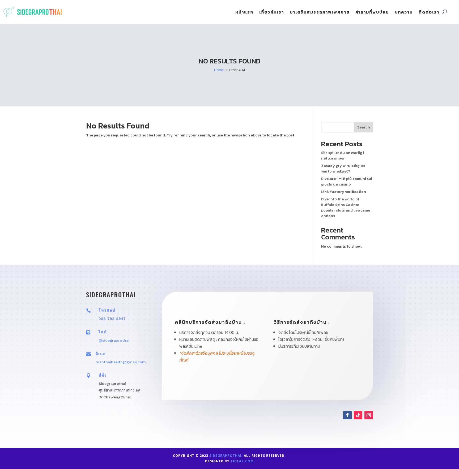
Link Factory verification (343, 192)
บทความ (404, 12)
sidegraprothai (225, 455)
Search (363, 127)
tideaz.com (242, 461)
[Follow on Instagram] (125, 412)
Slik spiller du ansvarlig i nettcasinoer (342, 155)
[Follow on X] (114, 412)
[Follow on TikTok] (358, 415)
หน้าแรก (244, 12)
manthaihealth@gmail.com (121, 362)
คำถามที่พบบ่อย (372, 12)
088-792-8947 (112, 318)
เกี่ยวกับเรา (271, 12)
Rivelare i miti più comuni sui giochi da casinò (346, 181)
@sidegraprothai (114, 340)
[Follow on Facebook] (104, 412)
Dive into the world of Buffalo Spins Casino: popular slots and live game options (345, 207)
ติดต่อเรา (429, 12)
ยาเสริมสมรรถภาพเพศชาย (320, 12)
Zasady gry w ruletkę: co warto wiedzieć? (343, 168)
